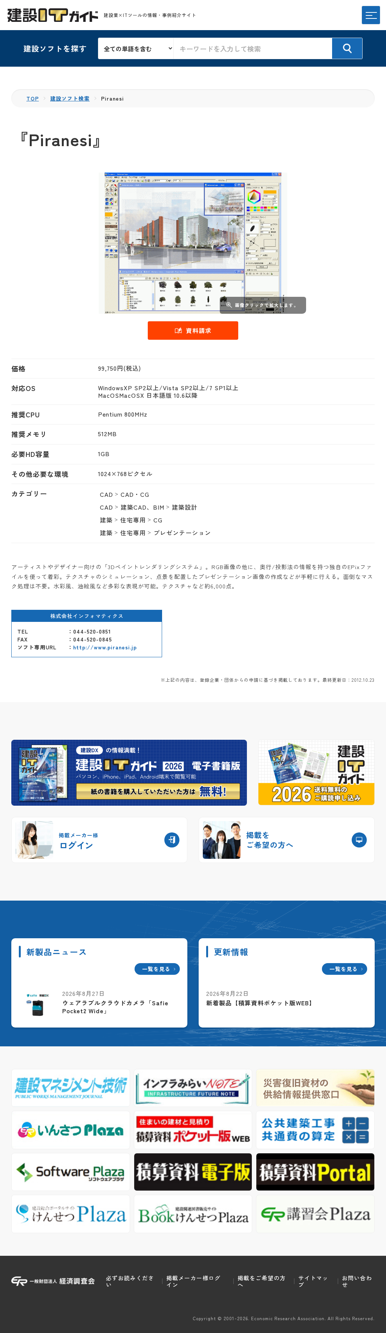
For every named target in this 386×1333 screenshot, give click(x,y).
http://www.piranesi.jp (105, 647)
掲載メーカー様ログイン (193, 1281)
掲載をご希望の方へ (261, 1281)
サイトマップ (313, 1281)
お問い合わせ (357, 1281)
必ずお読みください (130, 1281)
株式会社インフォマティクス (87, 616)
